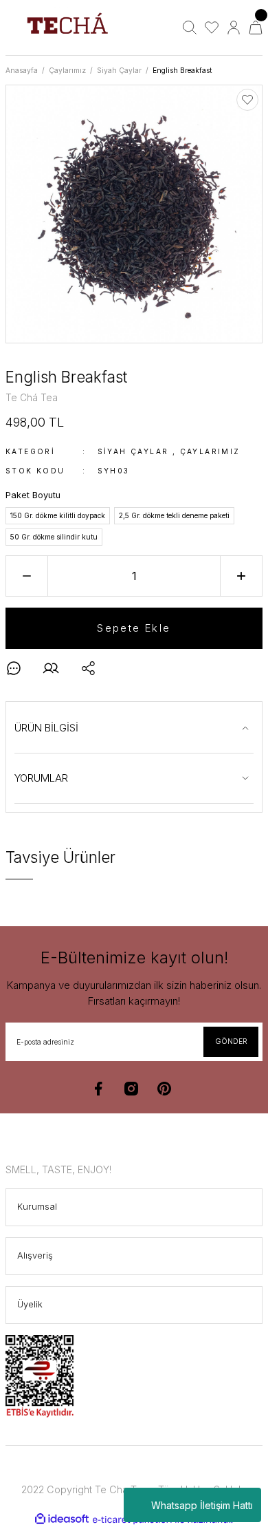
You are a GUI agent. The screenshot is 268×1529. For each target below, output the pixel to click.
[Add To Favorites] (247, 100)
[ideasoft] (61, 1519)
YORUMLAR (41, 777)
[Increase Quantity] (241, 576)
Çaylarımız (210, 451)
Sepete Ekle (133, 627)
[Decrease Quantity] (26, 576)
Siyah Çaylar (133, 451)
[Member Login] (234, 27)
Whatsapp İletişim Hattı (202, 1505)
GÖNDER (231, 1041)
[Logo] (67, 27)
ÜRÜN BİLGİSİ (46, 727)
